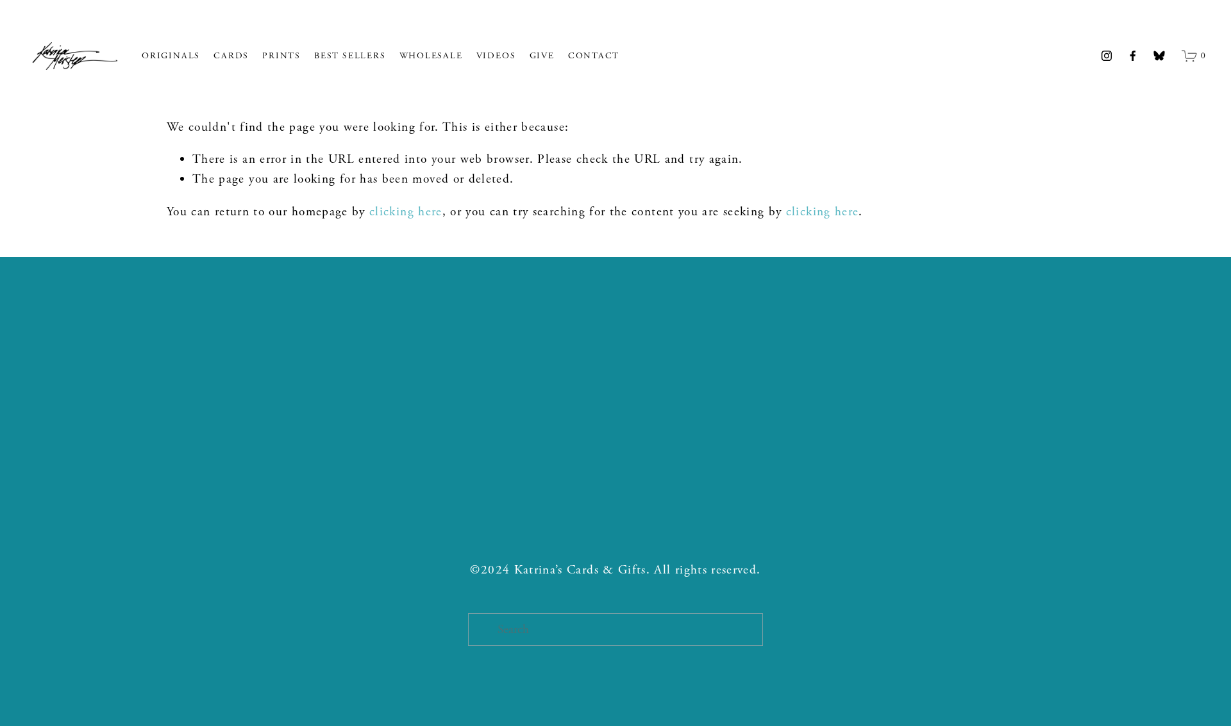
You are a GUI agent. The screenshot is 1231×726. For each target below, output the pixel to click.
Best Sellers (349, 56)
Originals (171, 56)
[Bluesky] (1159, 55)
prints (281, 56)
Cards (231, 56)
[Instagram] (1106, 55)
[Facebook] (1132, 55)
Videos (496, 56)
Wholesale (431, 56)
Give (542, 56)
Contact (593, 56)
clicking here (405, 212)
